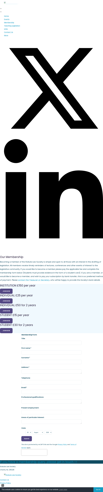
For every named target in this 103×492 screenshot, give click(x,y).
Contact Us (8, 32)
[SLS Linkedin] (53, 252)
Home (6, 16)
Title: (23, 338)
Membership (9, 22)
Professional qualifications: (32, 397)
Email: (24, 387)
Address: (25, 367)
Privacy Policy (62, 444)
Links (6, 29)
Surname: (25, 358)
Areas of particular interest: (32, 417)
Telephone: (25, 378)
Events (6, 19)
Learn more (63, 489)
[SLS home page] (12, 475)
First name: (26, 348)
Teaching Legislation (12, 26)
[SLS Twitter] (53, 137)
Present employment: (30, 408)
